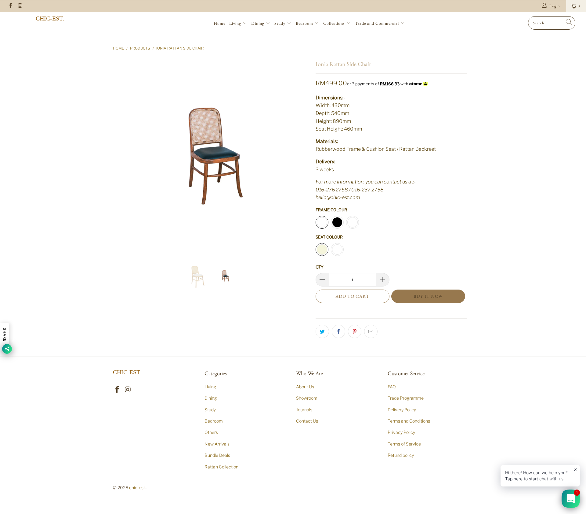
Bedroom (305, 23)
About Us (305, 386)
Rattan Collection (221, 466)
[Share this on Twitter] (322, 331)
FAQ (392, 386)
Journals (304, 409)
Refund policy (401, 455)
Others (211, 432)
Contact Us (307, 420)
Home (219, 23)
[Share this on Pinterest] (354, 331)
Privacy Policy (401, 432)
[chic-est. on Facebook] (10, 6)
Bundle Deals (217, 455)
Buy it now (428, 296)
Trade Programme (406, 398)
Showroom (306, 398)
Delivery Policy (402, 409)
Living (235, 23)
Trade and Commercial (377, 23)
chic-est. (50, 18)
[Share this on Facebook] (338, 331)
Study (280, 23)
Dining (258, 23)
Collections (334, 23)
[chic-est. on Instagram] (20, 6)
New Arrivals (217, 443)
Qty (320, 266)
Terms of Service (404, 443)
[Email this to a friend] (371, 331)
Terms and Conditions (409, 420)
